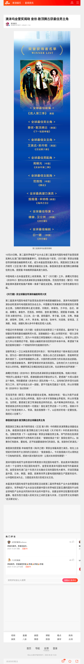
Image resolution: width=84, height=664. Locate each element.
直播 (25, 635)
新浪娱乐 (16, 2)
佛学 (59, 639)
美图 (36, 635)
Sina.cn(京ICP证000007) (36, 655)
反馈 (46, 648)
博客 (48, 635)
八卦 (25, 639)
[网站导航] (77, 2)
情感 (36, 639)
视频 (13, 635)
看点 (59, 635)
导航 (37, 648)
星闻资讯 (29, 2)
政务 (71, 635)
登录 (55, 648)
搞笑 (13, 639)
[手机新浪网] (7, 3)
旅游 (48, 639)
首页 (29, 648)
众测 (71, 639)
